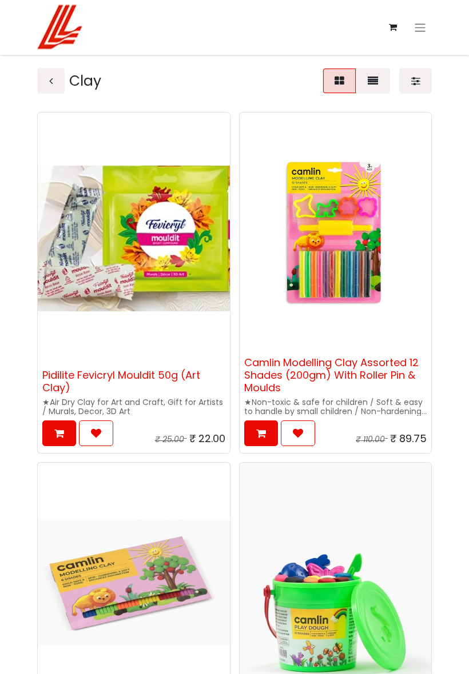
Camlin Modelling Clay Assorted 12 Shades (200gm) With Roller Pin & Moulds (331, 374)
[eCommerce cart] (393, 27)
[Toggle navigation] (420, 27)
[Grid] (339, 81)
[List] (373, 81)
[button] (59, 433)
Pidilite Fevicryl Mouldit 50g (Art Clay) (121, 381)
